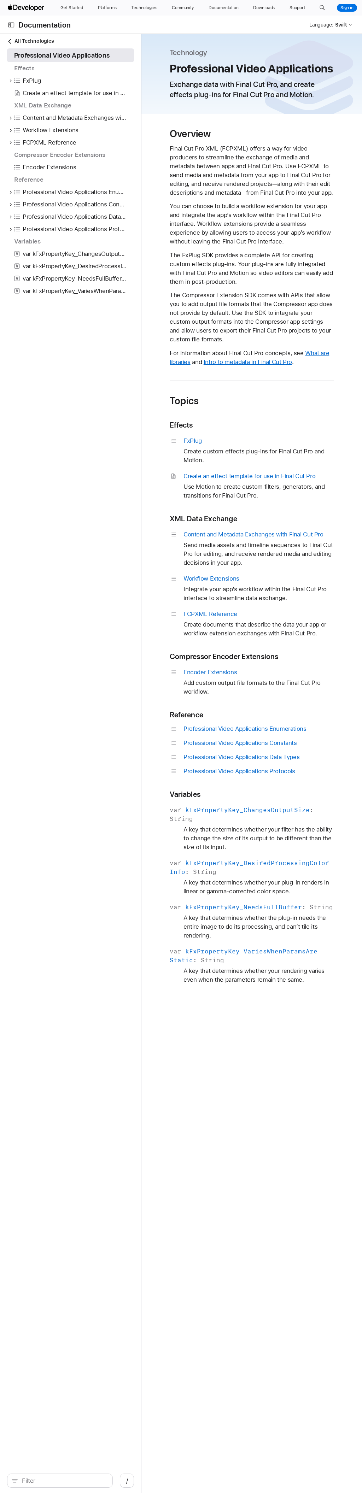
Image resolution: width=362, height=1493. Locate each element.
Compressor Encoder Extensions (224, 656)
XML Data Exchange (203, 518)
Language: (321, 25)
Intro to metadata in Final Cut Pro (248, 361)
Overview (190, 133)
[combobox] (63, 1481)
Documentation (44, 24)
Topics (184, 400)
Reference (186, 714)
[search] (60, 1481)
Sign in (347, 7)
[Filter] (63, 1480)
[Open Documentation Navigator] (11, 25)
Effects (181, 425)
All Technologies (34, 41)
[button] (322, 8)
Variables (185, 794)
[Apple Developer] (27, 8)
